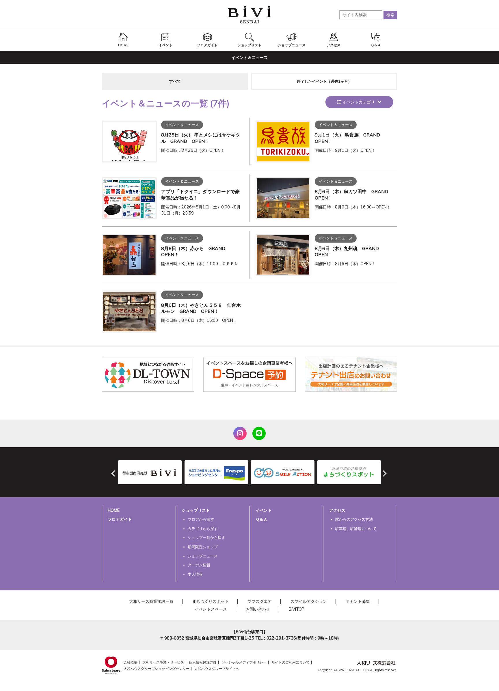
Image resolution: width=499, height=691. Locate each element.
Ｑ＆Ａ (261, 519)
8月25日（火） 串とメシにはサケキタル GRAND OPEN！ (200, 138)
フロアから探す (201, 519)
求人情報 (195, 574)
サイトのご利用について (290, 662)
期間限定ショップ (203, 546)
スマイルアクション (309, 601)
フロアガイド (120, 519)
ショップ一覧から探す (206, 537)
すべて (175, 81)
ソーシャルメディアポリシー (244, 662)
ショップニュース (203, 556)
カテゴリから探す (203, 528)
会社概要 (130, 662)
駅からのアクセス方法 (354, 519)
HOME (114, 510)
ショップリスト (196, 510)
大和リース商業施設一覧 (151, 601)
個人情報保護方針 (203, 662)
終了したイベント (324, 81)
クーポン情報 (199, 565)
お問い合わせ (258, 609)
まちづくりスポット (210, 601)
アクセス (337, 510)
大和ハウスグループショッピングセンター (156, 668)
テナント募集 (358, 601)
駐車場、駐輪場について (356, 528)
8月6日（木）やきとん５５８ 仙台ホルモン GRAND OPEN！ (201, 308)
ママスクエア (259, 601)
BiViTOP (296, 609)
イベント (264, 510)
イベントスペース (211, 609)
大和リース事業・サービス (163, 662)
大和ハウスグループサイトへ (216, 668)
